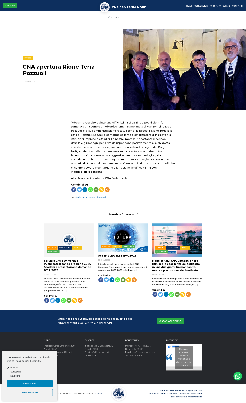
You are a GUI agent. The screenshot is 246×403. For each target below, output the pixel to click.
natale (92, 197)
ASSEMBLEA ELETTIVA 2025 (117, 255)
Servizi (226, 6)
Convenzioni (201, 6)
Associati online (170, 321)
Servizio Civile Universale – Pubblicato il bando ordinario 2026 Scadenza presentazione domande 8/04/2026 (67, 265)
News (189, 6)
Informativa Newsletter (191, 393)
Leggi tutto (35, 361)
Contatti (237, 6)
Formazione (64, 248)
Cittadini (52, 248)
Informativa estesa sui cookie (162, 393)
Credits (99, 393)
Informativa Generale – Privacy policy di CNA (181, 390)
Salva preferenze (30, 392)
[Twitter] (79, 189)
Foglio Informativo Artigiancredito (186, 397)
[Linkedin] (84, 189)
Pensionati (53, 252)
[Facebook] (73, 189)
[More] (107, 189)
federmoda (81, 197)
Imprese (27, 58)
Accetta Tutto (29, 383)
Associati (10, 5)
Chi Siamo (215, 6)
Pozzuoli (101, 197)
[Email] (96, 189)
